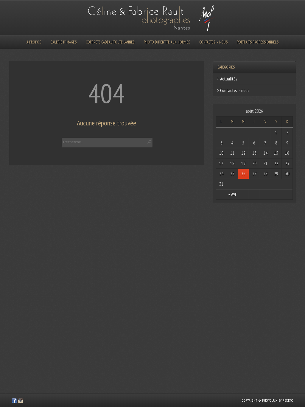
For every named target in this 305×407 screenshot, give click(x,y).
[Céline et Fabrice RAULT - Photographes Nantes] (14, 402)
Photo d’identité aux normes (167, 42)
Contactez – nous (213, 42)
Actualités (228, 79)
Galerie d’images (63, 42)
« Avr (232, 194)
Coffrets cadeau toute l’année (110, 42)
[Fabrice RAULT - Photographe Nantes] (20, 402)
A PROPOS (34, 42)
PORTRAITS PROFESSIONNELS (257, 42)
